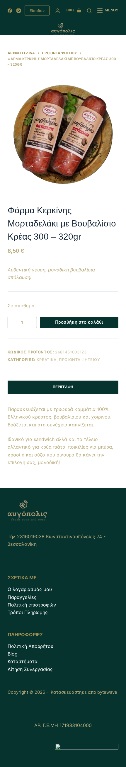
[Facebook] (10, 10)
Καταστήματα (23, 661)
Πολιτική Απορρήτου (30, 646)
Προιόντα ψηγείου (79, 359)
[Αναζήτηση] (89, 10)
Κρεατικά (47, 359)
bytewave (107, 692)
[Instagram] (18, 10)
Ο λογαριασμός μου (30, 589)
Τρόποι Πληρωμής (28, 612)
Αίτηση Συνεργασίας (30, 669)
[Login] (57, 10)
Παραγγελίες (22, 597)
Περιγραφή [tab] (63, 387)
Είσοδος (37, 10)
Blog (13, 654)
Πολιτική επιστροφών (32, 605)
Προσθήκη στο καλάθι (79, 322)
